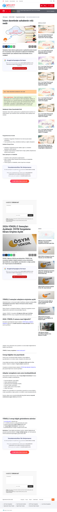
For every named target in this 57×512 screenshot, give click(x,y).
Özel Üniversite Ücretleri (21, 504)
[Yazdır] (14, 46)
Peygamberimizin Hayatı (20, 17)
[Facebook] (4, 46)
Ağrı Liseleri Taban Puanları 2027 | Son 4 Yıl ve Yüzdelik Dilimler (27, 11)
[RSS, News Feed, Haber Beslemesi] (53, 499)
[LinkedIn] (9, 46)
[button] (30, 46)
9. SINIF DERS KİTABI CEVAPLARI (19, 181)
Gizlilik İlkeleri (35, 499)
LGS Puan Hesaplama (8, 504)
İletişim (30, 499)
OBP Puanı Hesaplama (33, 504)
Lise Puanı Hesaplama (46, 504)
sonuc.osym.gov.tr (21, 350)
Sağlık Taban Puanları (20, 506)
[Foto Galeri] (53, 1)
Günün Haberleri (12, 1)
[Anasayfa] (3, 1)
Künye (27, 499)
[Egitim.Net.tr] (9, 5)
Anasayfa (6, 17)
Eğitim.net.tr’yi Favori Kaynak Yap (19, 68)
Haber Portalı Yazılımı (8, 510)
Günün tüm (50, 11)
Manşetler (6, 1)
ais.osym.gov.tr (7, 421)
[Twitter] (6, 46)
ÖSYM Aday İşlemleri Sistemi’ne (28, 367)
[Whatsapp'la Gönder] (11, 46)
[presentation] (6, 11)
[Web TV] (51, 1)
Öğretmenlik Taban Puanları (9, 506)
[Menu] (42, 6)
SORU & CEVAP (11, 17)
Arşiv (17, 1)
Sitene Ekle (21, 1)
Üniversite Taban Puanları (34, 506)
